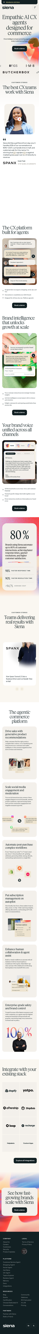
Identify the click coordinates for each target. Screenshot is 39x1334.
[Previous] (14, 153)
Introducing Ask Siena (13, 2)
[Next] (24, 153)
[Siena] (8, 7)
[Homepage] (8, 7)
